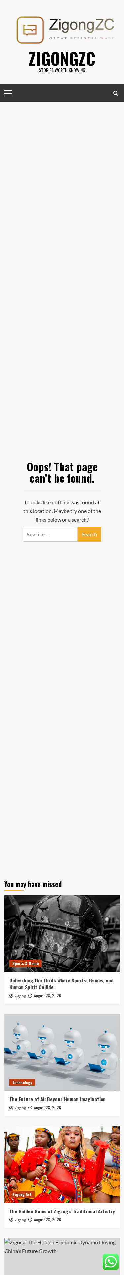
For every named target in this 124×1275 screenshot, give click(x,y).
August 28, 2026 (47, 995)
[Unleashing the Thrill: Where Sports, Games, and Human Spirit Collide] (62, 933)
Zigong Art (22, 1194)
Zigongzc (62, 58)
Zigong (20, 996)
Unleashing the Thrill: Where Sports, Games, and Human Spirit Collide (61, 984)
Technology (22, 1082)
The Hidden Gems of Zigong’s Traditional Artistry (62, 1211)
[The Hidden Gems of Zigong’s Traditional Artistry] (62, 1164)
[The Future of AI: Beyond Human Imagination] (62, 1052)
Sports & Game (25, 963)
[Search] (116, 93)
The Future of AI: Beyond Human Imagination (57, 1099)
